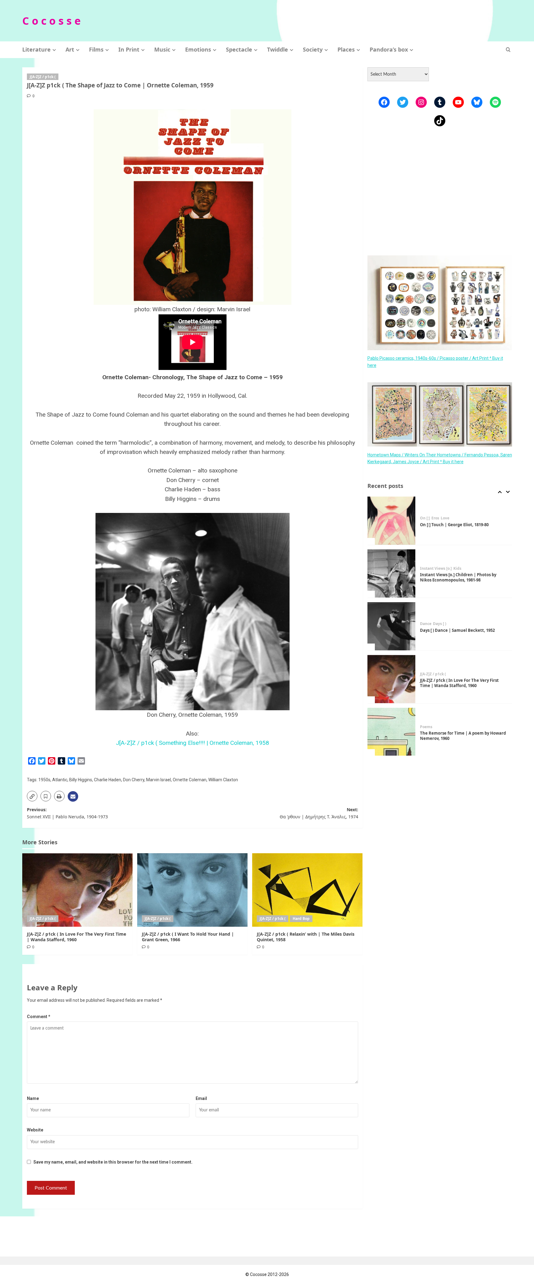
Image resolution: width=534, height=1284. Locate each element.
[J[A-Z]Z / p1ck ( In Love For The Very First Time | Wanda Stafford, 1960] (77, 890)
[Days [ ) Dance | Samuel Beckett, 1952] (391, 626)
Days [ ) (439, 623)
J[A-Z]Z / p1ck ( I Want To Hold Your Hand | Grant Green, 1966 (188, 936)
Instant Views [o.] (436, 568)
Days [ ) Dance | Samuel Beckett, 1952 (457, 630)
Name (33, 1098)
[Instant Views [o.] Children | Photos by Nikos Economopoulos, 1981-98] (391, 573)
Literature (36, 49)
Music (162, 49)
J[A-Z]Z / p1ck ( (43, 76)
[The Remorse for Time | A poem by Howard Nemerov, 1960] (391, 732)
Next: (319, 813)
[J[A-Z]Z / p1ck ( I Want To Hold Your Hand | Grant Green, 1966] (192, 890)
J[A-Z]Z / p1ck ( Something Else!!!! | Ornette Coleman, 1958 (192, 742)
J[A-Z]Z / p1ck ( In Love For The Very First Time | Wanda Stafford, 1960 (76, 936)
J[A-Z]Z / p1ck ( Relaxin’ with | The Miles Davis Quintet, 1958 (305, 936)
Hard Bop (301, 918)
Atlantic (59, 779)
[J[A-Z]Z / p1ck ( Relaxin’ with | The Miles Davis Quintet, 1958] (307, 890)
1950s (44, 779)
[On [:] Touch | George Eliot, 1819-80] (391, 521)
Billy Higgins (80, 779)
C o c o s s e (51, 21)
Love (445, 518)
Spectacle (239, 49)
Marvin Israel (158, 779)
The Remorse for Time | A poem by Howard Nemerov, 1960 (463, 735)
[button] (508, 49)
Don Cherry (133, 779)
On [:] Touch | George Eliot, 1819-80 (454, 524)
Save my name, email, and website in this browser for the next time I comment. (113, 1162)
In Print (128, 49)
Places (346, 49)
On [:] (425, 518)
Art (70, 49)
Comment (38, 1016)
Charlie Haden (107, 779)
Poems (426, 726)
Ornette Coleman (189, 779)
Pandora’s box (389, 49)
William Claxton (223, 779)
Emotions (198, 49)
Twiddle (277, 49)
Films (96, 49)
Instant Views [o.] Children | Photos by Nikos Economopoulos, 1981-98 (458, 577)
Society (313, 49)
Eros (435, 518)
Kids (457, 568)
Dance (425, 623)
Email (201, 1098)
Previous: (67, 813)
